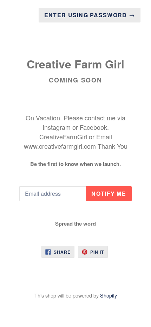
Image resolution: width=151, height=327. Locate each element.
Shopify (108, 295)
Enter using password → (89, 15)
